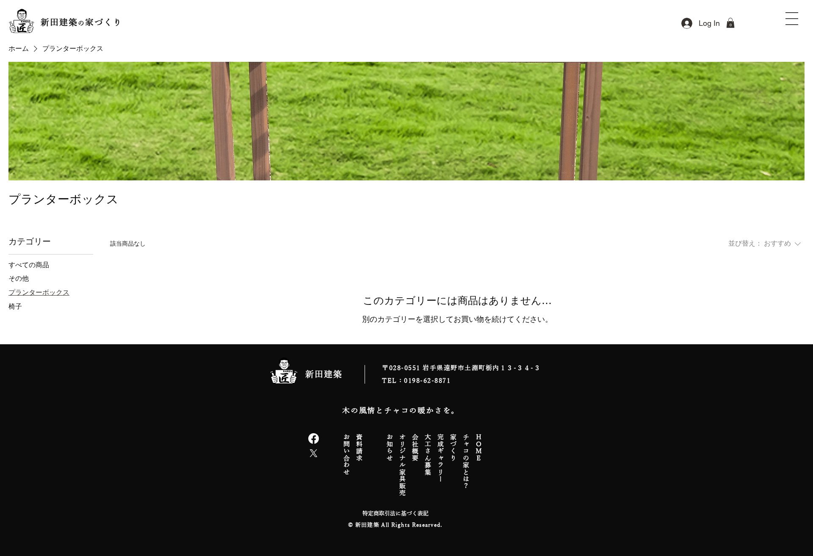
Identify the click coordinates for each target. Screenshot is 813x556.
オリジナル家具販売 (402, 464)
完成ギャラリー (440, 457)
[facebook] (313, 438)
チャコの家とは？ (466, 461)
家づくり (453, 447)
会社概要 (415, 447)
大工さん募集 (428, 454)
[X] (313, 453)
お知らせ (390, 447)
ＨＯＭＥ (479, 447)
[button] (730, 23)
